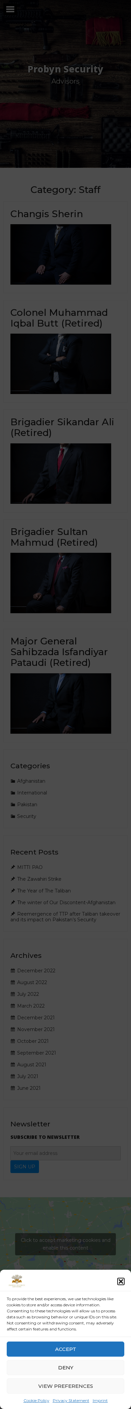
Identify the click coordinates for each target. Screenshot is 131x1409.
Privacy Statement (71, 1400)
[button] (121, 1281)
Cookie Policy (36, 1400)
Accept (65, 1349)
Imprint (100, 1400)
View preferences (65, 1386)
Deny (65, 1367)
